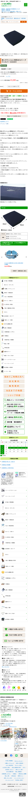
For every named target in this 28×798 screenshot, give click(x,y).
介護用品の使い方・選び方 (8, 461)
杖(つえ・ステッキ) (19, 761)
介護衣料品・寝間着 (22, 773)
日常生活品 (13, 775)
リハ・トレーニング (9, 780)
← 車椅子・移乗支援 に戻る (19, 271)
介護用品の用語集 (6, 464)
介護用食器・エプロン (6, 773)
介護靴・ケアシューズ (9, 763)
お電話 (16, 743)
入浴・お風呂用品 (9, 765)
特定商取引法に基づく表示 (12, 784)
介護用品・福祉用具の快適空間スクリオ (10, 9)
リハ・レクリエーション (19, 777)
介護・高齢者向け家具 (16, 767)
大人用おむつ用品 (6, 767)
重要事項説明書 (11, 786)
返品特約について (4, 121)
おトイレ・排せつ (18, 765)
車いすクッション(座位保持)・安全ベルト (11, 11)
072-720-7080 (9, 723)
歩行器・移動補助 (9, 760)
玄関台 (2, 18)
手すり (24, 767)
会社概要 (4, 784)
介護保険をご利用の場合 (8, 467)
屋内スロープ (17, 18)
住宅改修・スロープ (9, 769)
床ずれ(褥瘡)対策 (9, 771)
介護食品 (14, 773)
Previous (1, 257)
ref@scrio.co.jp (13, 726)
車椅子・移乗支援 (6, 10)
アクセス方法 (3, 740)
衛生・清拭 (7, 775)
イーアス (8, 76)
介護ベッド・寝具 (19, 769)
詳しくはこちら (5, 666)
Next (26, 257)
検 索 (23, 21)
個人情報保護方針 (23, 784)
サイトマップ (18, 786)
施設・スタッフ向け (8, 777)
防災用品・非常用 (19, 780)
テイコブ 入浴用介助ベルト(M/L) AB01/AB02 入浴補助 (13, 263)
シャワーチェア (9, 18)
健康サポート (20, 775)
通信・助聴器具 (18, 771)
